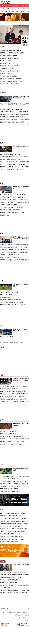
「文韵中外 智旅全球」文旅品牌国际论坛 (10, 254)
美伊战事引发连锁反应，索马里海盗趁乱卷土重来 (12, 212)
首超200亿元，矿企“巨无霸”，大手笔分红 (10, 154)
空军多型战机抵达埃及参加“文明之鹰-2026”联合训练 (12, 194)
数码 (24, 8)
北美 (9, 11)
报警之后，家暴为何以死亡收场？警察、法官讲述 (12, 122)
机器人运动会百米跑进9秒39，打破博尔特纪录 (11, 78)
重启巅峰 (23, 513)
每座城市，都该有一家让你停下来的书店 (9, 433)
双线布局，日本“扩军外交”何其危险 (8, 204)
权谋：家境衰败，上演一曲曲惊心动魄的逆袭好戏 (12, 528)
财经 (9, 6)
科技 (16, 6)
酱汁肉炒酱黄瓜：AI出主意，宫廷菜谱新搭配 (11, 342)
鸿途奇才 (22, 531)
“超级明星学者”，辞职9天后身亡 (8, 68)
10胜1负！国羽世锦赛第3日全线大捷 (9, 292)
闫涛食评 (2, 347)
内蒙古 (16, 11)
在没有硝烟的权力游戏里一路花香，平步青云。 (11, 523)
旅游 (1, 233)
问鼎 (28, 521)
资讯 (3, 6)
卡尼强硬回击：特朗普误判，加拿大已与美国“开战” (12, 53)
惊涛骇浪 (26, 523)
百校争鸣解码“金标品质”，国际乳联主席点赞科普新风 (13, 481)
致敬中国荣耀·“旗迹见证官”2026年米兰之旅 (10, 257)
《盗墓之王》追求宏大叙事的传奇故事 (9, 536)
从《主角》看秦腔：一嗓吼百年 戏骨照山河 (10, 444)
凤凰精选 (3, 93)
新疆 (21, 11)
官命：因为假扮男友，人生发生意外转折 (9, 513)
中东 (6, 11)
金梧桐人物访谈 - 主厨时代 (6, 337)
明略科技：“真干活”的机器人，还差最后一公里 (11, 109)
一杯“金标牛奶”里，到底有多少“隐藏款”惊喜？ (11, 486)
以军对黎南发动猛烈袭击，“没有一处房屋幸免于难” (12, 197)
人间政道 (20, 526)
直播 (3, 8)
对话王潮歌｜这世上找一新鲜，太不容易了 (10, 431)
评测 (1, 375)
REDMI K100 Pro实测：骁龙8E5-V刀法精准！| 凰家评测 (14, 391)
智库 (13, 8)
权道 (19, 534)
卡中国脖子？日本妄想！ (6, 60)
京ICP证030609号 (23, 617)
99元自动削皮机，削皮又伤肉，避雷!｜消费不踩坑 (12, 396)
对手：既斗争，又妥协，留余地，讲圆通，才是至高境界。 (14, 518)
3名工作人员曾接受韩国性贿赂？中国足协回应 (11, 299)
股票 (18, 8)
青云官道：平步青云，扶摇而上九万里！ (9, 541)
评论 (8, 8)
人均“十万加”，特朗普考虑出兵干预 (8, 55)
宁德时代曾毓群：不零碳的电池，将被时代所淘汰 (12, 117)
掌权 (26, 516)
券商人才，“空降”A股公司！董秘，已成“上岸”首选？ (12, 169)
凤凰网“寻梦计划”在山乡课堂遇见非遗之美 (10, 491)
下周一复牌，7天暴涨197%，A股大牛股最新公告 (12, 159)
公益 (1, 465)
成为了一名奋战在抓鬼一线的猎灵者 (8, 526)
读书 (1, 420)
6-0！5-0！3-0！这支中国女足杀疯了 (9, 294)
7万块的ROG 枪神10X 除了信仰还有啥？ (9, 388)
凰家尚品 (3, 561)
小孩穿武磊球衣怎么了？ (6, 297)
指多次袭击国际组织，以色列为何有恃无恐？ (11, 65)
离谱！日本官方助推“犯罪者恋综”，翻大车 (10, 71)
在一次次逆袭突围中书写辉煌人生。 (8, 534)
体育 (1, 281)
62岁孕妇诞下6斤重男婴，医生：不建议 (9, 84)
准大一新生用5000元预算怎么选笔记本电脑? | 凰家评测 (13, 386)
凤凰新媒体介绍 (4, 608)
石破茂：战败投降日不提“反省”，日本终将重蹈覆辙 (12, 207)
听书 (1, 510)
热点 (1, 47)
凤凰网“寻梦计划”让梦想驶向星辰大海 (9, 489)
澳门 (2, 11)
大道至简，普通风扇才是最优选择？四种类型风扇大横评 (13, 399)
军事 (1, 183)
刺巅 (20, 536)
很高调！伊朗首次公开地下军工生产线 (9, 58)
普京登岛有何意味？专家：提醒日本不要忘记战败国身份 (13, 199)
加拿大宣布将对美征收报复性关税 (10, 50)
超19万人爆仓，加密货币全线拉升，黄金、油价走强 (12, 164)
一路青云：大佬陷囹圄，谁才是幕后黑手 (9, 531)
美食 (1, 326)
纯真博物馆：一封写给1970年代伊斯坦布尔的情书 (12, 441)
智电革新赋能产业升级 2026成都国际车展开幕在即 (13, 42)
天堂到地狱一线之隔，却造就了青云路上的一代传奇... (13, 521)
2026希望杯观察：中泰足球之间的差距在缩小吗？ (12, 302)
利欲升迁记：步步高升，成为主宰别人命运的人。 (12, 516)
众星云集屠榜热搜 (4, 215)
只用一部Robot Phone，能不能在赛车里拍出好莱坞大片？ (14, 394)
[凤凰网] (5, 3)
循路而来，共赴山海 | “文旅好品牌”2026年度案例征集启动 (14, 247)
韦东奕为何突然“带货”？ (6, 73)
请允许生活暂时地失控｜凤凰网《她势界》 (10, 478)
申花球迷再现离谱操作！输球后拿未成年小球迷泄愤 (12, 305)
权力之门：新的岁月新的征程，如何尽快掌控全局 (12, 539)
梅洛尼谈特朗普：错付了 (6, 63)
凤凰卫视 (22, 6)
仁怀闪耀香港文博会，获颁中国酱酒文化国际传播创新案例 (14, 252)
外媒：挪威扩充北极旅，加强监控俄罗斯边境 (11, 210)
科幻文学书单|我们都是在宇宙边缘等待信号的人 (11, 436)
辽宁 (13, 11)
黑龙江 (24, 11)
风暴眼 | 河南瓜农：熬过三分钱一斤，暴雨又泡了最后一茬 (14, 111)
